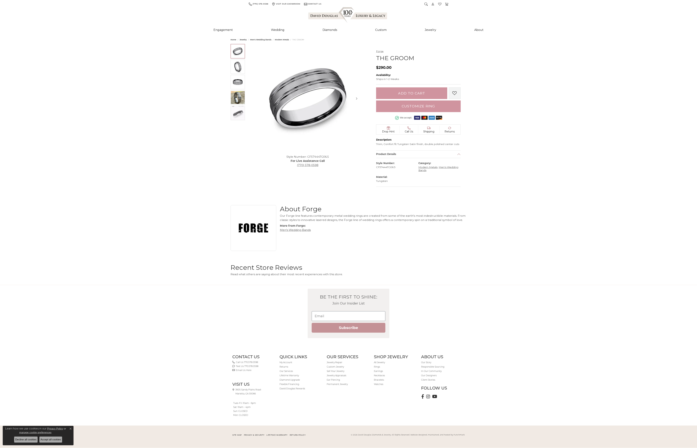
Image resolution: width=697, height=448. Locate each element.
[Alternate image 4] (238, 97)
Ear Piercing (333, 379)
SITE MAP (237, 435)
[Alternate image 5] (238, 113)
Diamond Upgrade (290, 379)
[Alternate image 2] (238, 66)
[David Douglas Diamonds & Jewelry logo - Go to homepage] (348, 16)
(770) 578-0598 (307, 165)
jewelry (243, 40)
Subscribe (348, 328)
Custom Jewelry (335, 366)
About (479, 30)
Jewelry (430, 30)
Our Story (426, 362)
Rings (377, 366)
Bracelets (379, 379)
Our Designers (429, 375)
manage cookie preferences (35, 432)
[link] (258, 4)
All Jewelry (379, 362)
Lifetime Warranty (289, 375)
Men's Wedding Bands (260, 40)
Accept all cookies (50, 439)
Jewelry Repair (334, 362)
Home (233, 40)
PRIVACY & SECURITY (254, 435)
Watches (378, 384)
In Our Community (431, 371)
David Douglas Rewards (292, 388)
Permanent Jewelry (337, 384)
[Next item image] (356, 98)
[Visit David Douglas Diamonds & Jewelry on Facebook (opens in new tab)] (422, 396)
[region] (307, 98)
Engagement (223, 30)
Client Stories (428, 379)
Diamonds (330, 30)
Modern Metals (282, 40)
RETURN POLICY (297, 435)
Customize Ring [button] (418, 106)
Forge (380, 51)
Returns (284, 366)
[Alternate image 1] (238, 51)
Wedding (277, 30)
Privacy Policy (55, 428)
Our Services (286, 371)
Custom (381, 30)
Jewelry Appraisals (336, 375)
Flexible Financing (289, 384)
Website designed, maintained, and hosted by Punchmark (437, 435)
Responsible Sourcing (432, 366)
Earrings (378, 371)
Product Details (386, 154)
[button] (426, 4)
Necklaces (379, 375)
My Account (286, 362)
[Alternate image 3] (238, 82)
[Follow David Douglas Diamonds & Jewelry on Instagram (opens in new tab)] (428, 396)
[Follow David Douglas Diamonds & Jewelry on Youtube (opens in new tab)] (434, 396)
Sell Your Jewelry (335, 371)
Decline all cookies (25, 439)
